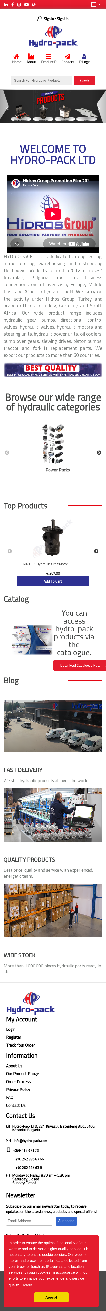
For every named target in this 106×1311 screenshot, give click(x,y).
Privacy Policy (18, 1089)
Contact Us (16, 1105)
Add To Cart (53, 581)
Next (99, 452)
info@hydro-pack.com (30, 1140)
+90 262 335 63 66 (29, 1159)
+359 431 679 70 (25, 1150)
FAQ (9, 1097)
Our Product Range (22, 1073)
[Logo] (53, 36)
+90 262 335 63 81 (29, 1167)
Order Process (18, 1081)
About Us (14, 1066)
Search (84, 80)
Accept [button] (51, 1297)
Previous (6, 452)
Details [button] (27, 1285)
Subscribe (66, 1221)
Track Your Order (20, 1045)
